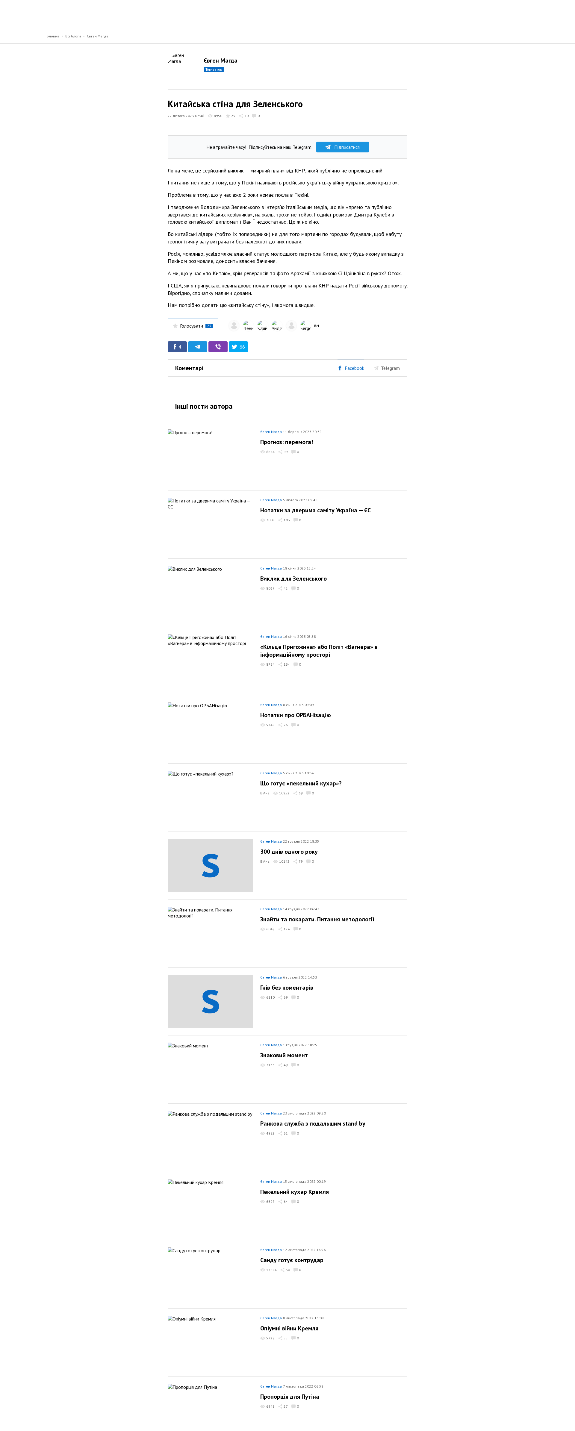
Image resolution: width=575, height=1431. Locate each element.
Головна (52, 36)
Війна (265, 793)
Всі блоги (73, 36)
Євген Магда (97, 36)
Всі (316, 325)
